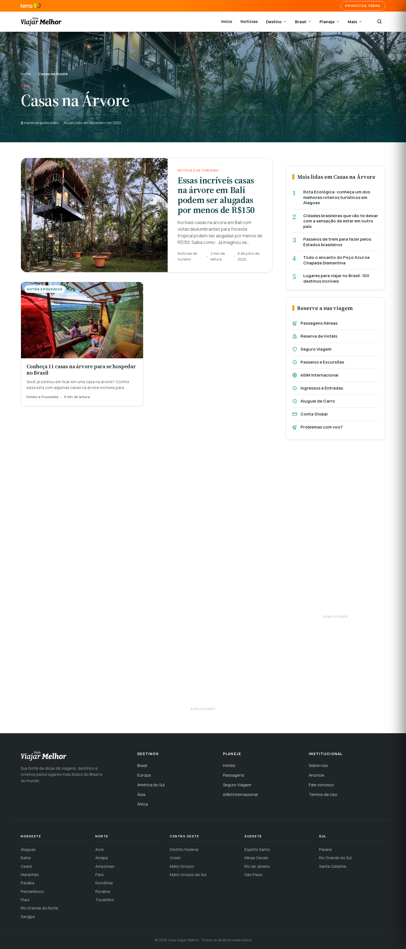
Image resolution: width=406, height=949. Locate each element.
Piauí (25, 899)
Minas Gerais (256, 857)
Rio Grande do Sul (335, 857)
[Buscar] (379, 21)
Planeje (327, 22)
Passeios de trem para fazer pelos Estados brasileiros (337, 241)
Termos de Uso (323, 794)
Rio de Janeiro (257, 866)
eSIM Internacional (319, 375)
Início (226, 21)
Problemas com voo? (321, 427)
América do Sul (151, 784)
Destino (274, 22)
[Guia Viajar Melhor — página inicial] (41, 21)
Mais (352, 22)
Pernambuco (32, 891)
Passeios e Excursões (322, 362)
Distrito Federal (184, 849)
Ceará (26, 866)
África (142, 804)
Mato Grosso (182, 866)
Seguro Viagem (315, 349)
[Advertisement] (335, 530)
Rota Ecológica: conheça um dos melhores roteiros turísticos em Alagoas (336, 197)
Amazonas (104, 866)
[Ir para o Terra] (31, 6)
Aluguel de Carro (317, 401)
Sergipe (28, 916)
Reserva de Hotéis (318, 336)
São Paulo (253, 874)
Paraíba (27, 882)
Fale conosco (321, 784)
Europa (144, 775)
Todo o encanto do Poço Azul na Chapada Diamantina (336, 260)
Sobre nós (318, 765)
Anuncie (316, 775)
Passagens (233, 775)
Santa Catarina (332, 866)
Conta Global (314, 414)
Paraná (325, 849)
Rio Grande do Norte (39, 908)
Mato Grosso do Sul (188, 874)
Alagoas (28, 849)
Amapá (101, 857)
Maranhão (30, 874)
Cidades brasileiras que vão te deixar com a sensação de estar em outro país (340, 221)
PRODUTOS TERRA (363, 6)
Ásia (141, 794)
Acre (99, 849)
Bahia (26, 857)
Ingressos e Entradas (321, 388)
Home (26, 73)
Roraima (102, 891)
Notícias (249, 21)
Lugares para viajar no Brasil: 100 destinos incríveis (336, 278)
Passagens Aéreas (319, 323)
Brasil (300, 22)
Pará (99, 874)
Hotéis (229, 765)
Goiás (175, 857)
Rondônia (104, 882)
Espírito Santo (257, 849)
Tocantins (104, 899)
